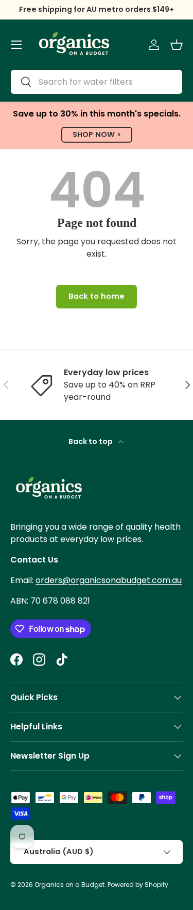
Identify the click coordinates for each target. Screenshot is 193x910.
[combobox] (96, 82)
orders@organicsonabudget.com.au (109, 580)
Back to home (96, 296)
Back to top (91, 441)
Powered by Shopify (138, 884)
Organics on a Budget (69, 884)
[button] (176, 44)
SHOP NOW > (97, 134)
